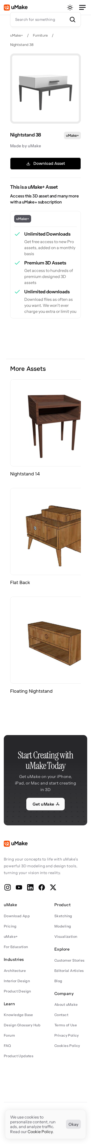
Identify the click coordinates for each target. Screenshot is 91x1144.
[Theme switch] (70, 7)
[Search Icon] (45, 19)
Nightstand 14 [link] (25, 474)
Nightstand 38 (22, 44)
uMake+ (16, 35)
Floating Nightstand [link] (31, 691)
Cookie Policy (40, 1131)
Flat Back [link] (20, 582)
